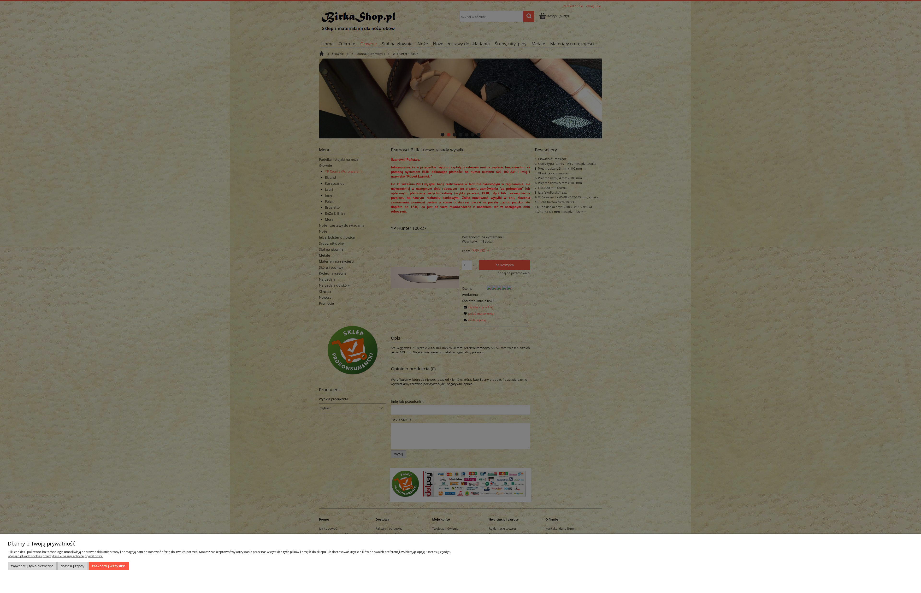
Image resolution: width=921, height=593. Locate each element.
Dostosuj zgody (72, 566)
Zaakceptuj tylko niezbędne (32, 566)
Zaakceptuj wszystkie (109, 566)
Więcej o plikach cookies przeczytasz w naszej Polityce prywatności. (55, 556)
